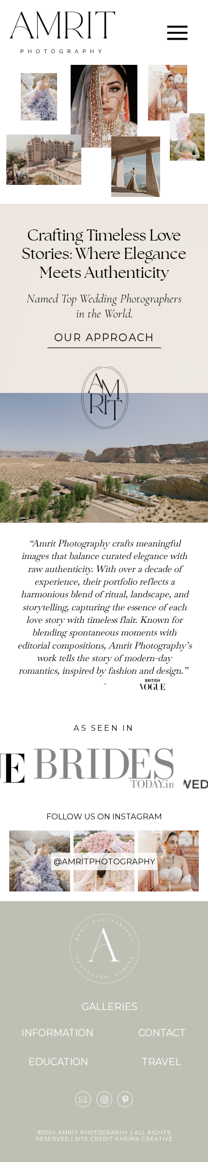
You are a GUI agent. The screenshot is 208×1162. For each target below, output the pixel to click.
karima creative (144, 1139)
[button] (177, 32)
